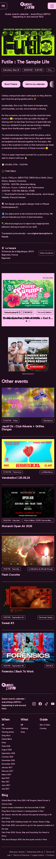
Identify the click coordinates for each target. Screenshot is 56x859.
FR (3, 6)
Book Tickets (11, 84)
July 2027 (5, 789)
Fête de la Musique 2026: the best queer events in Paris (24, 839)
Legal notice (38, 855)
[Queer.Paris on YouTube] (52, 703)
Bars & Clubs (45, 725)
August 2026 (7, 749)
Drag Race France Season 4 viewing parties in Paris (23, 811)
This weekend (7, 728)
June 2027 (6, 785)
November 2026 (8, 760)
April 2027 (6, 778)
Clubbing (24, 728)
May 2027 (6, 781)
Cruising (43, 728)
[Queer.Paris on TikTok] (46, 703)
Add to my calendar (35, 84)
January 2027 (7, 767)
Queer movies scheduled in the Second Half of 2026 (23, 807)
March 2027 (6, 774)
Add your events (16, 852)
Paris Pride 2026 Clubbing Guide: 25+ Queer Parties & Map (26, 821)
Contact (50, 855)
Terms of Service (21, 855)
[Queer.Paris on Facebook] (40, 703)
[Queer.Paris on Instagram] (34, 703)
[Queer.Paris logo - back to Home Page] (27, 6)
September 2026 (8, 753)
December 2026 (8, 764)
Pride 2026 (6, 746)
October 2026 (7, 757)
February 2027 (7, 771)
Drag (23, 732)
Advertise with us (35, 852)
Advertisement (28, 374)
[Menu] (52, 6)
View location (46, 253)
